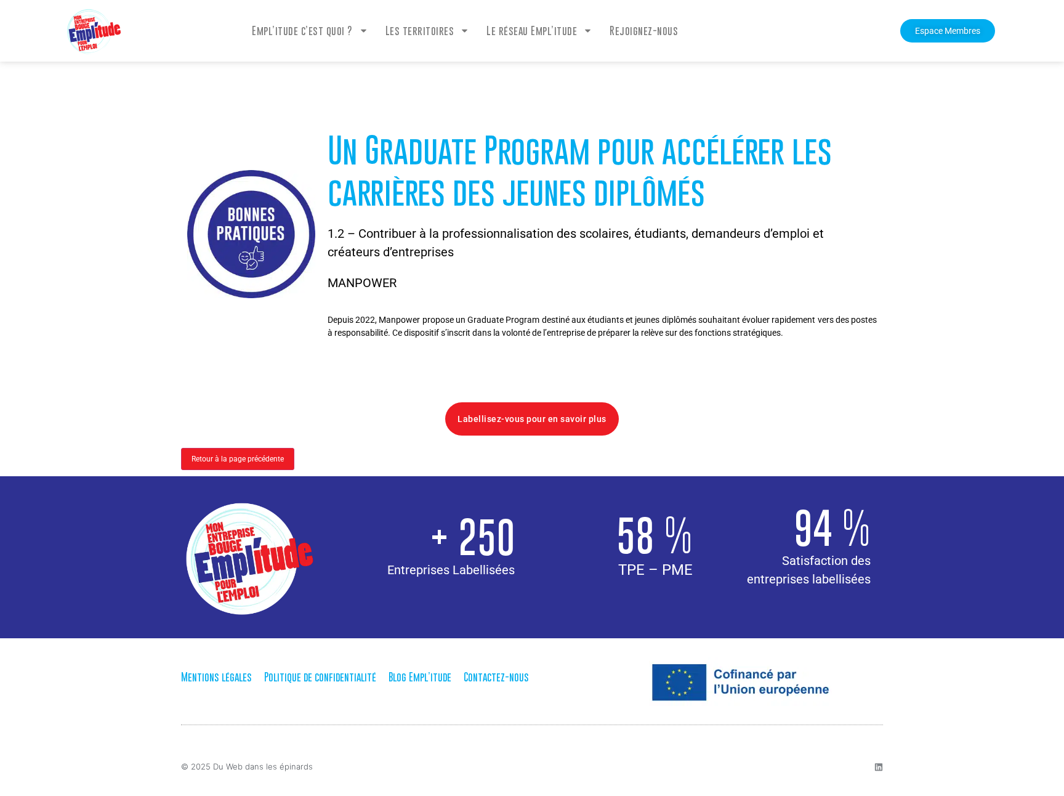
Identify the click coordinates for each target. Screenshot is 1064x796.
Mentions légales (216, 677)
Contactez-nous (496, 677)
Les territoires (419, 31)
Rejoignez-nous (644, 31)
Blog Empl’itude (420, 677)
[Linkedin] (878, 767)
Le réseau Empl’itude (531, 31)
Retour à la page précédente (237, 459)
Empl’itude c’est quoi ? (302, 31)
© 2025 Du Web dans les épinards (247, 766)
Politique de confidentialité (320, 677)
